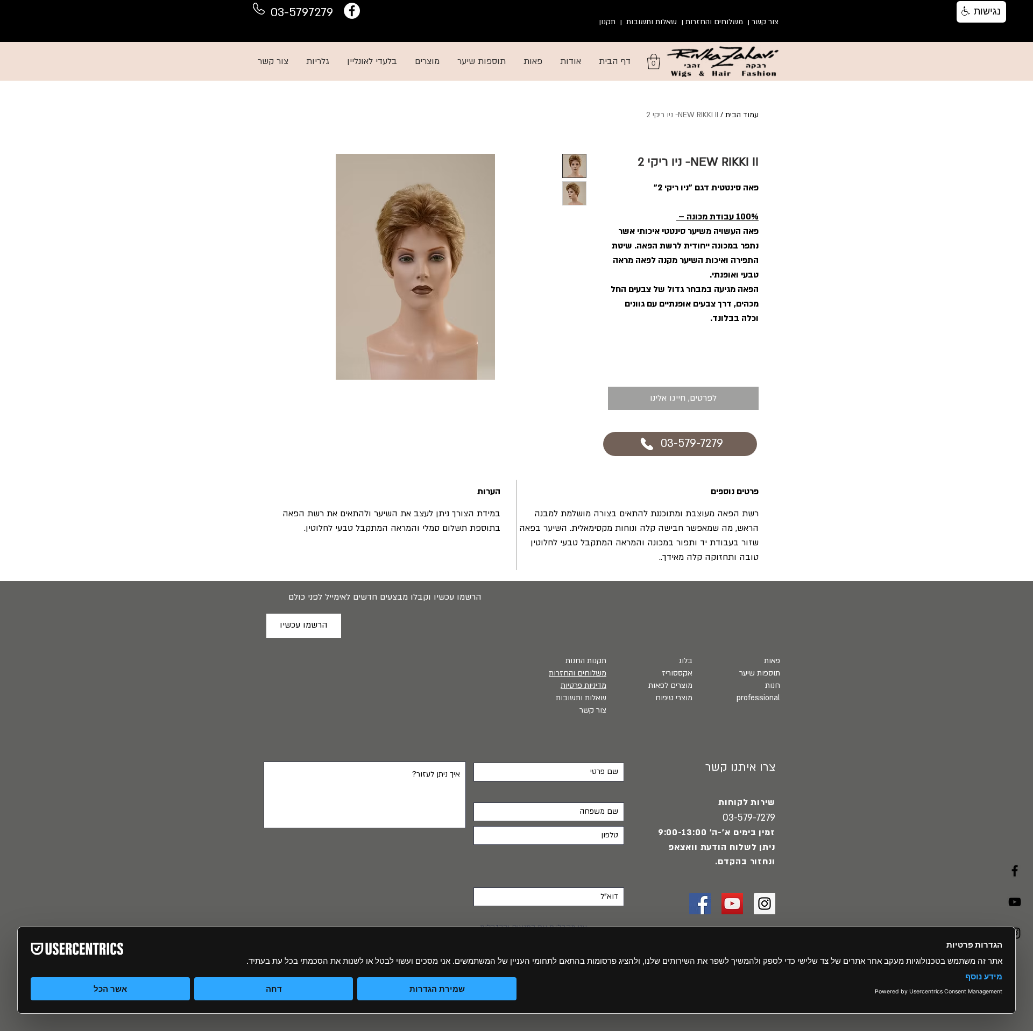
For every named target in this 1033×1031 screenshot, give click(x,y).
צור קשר (765, 22)
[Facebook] (352, 11)
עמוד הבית (742, 115)
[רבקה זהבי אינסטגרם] (764, 903)
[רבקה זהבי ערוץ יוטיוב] (1014, 901)
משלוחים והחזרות (714, 22)
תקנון (607, 22)
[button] (653, 61)
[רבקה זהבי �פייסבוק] (1014, 870)
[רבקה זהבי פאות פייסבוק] (700, 903)
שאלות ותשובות (651, 22)
